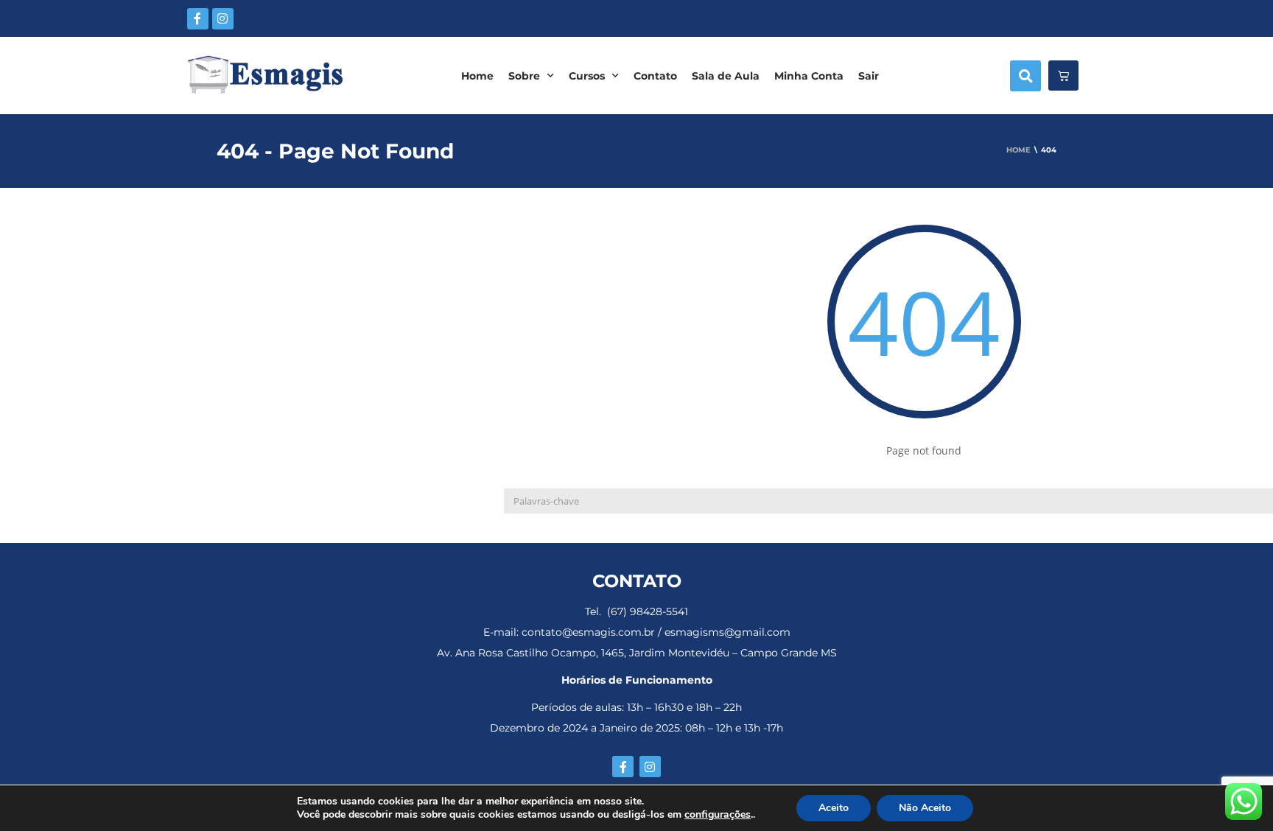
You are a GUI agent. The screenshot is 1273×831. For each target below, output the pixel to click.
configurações (717, 814)
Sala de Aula (726, 76)
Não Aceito (925, 808)
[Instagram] (223, 18)
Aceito (833, 808)
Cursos (587, 76)
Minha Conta (809, 76)
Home (477, 76)
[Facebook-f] (197, 18)
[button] (1025, 75)
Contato (655, 76)
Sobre (524, 76)
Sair (868, 76)
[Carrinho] (1063, 75)
